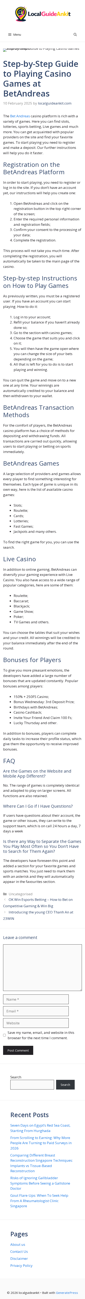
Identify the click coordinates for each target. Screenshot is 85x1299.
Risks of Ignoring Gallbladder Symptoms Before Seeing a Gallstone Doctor (40, 1183)
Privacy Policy (21, 1265)
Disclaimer (19, 1258)
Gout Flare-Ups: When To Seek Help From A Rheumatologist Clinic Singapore (39, 1200)
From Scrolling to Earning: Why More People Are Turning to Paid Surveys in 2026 (41, 1143)
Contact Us (19, 1251)
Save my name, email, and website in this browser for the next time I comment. (41, 1035)
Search (15, 1077)
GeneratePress (67, 1293)
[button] (75, 34)
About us (17, 1244)
